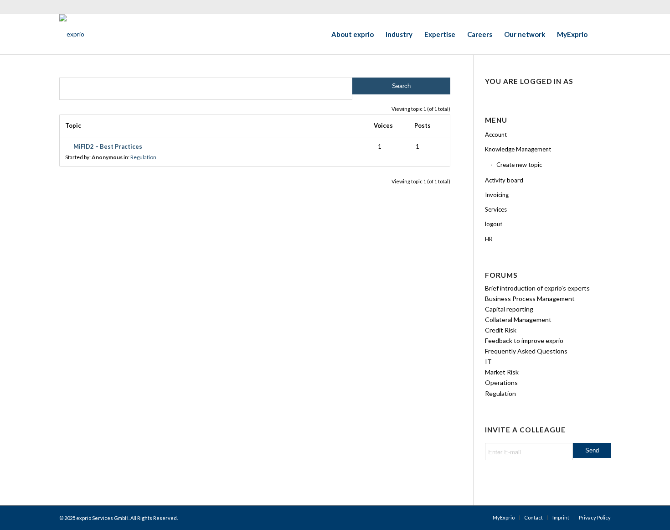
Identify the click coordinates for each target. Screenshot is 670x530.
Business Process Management (530, 298)
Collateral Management (518, 319)
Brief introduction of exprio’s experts (537, 288)
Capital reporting (509, 309)
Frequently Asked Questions (526, 351)
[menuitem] (352, 34)
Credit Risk (500, 330)
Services (496, 209)
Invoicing (497, 194)
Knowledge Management (518, 149)
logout (493, 224)
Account (496, 134)
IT (488, 361)
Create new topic (519, 164)
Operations (501, 382)
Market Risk (502, 372)
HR (489, 239)
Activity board (504, 180)
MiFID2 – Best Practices (107, 146)
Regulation (143, 157)
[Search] (602, 34)
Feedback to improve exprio (524, 340)
